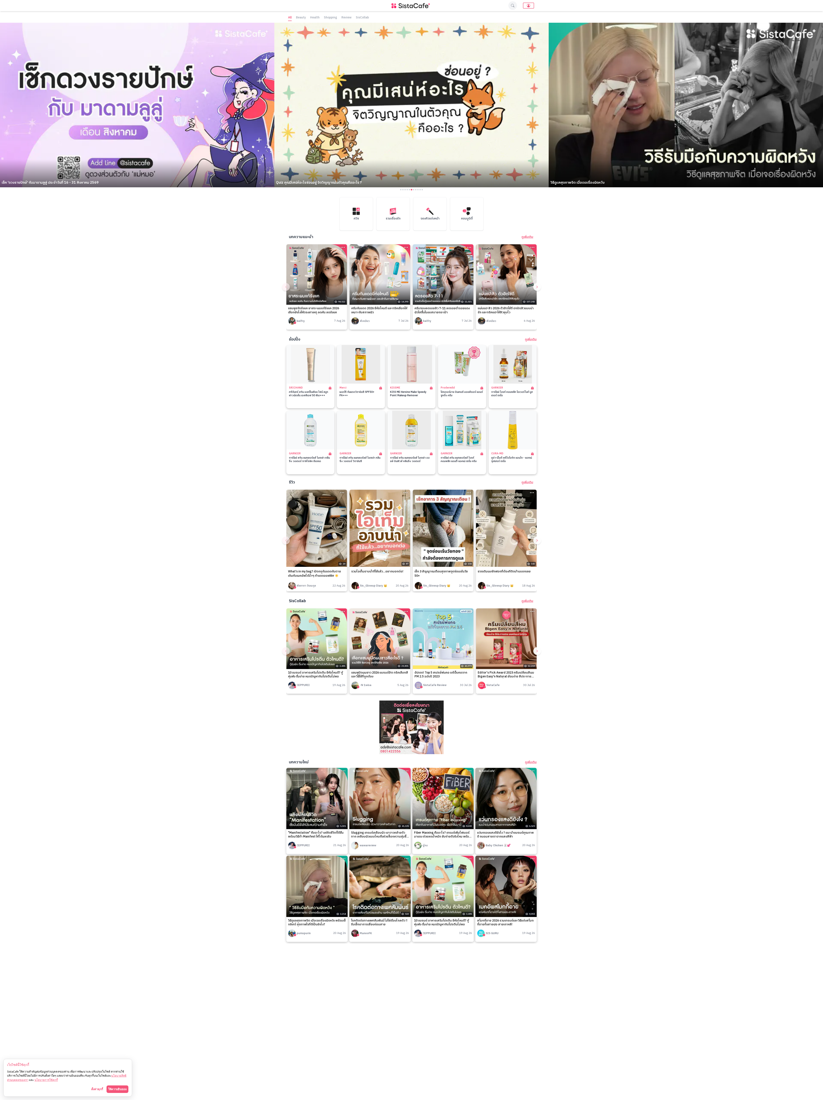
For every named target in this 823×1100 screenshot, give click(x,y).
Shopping (330, 17)
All (290, 17)
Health (315, 17)
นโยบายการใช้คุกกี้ (46, 1080)
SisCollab (362, 17)
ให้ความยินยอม (117, 1089)
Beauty (301, 17)
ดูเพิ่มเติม (527, 237)
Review (346, 17)
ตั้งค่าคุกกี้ (97, 1089)
